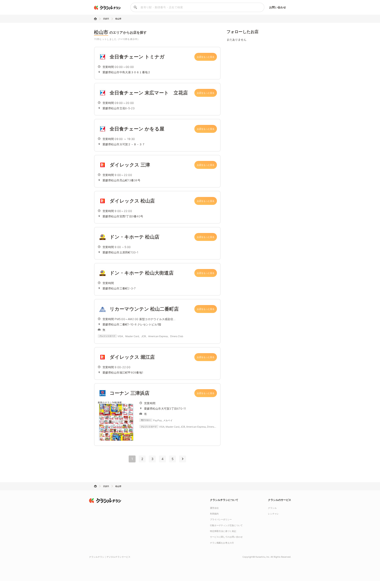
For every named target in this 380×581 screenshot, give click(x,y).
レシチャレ (273, 513)
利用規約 (214, 513)
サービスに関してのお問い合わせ (226, 536)
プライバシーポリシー (221, 519)
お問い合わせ (277, 7)
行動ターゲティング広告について (226, 525)
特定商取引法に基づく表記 (223, 531)
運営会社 (214, 508)
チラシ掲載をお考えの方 (222, 542)
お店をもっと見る (205, 56)
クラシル (272, 508)
